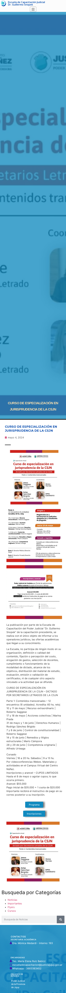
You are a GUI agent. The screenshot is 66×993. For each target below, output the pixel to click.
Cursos (12, 910)
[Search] (60, 919)
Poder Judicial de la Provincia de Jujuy (18, 984)
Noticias (12, 899)
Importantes (15, 903)
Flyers (11, 907)
